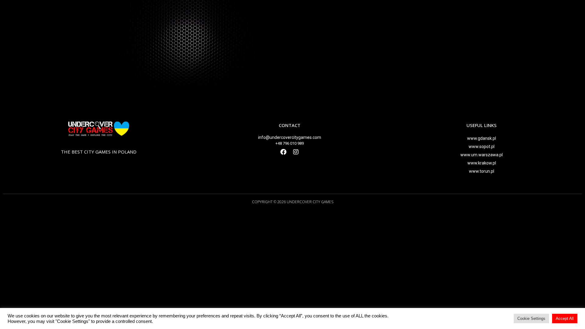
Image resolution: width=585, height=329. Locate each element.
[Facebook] (283, 152)
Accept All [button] (565, 318)
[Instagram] (295, 152)
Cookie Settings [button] (531, 318)
